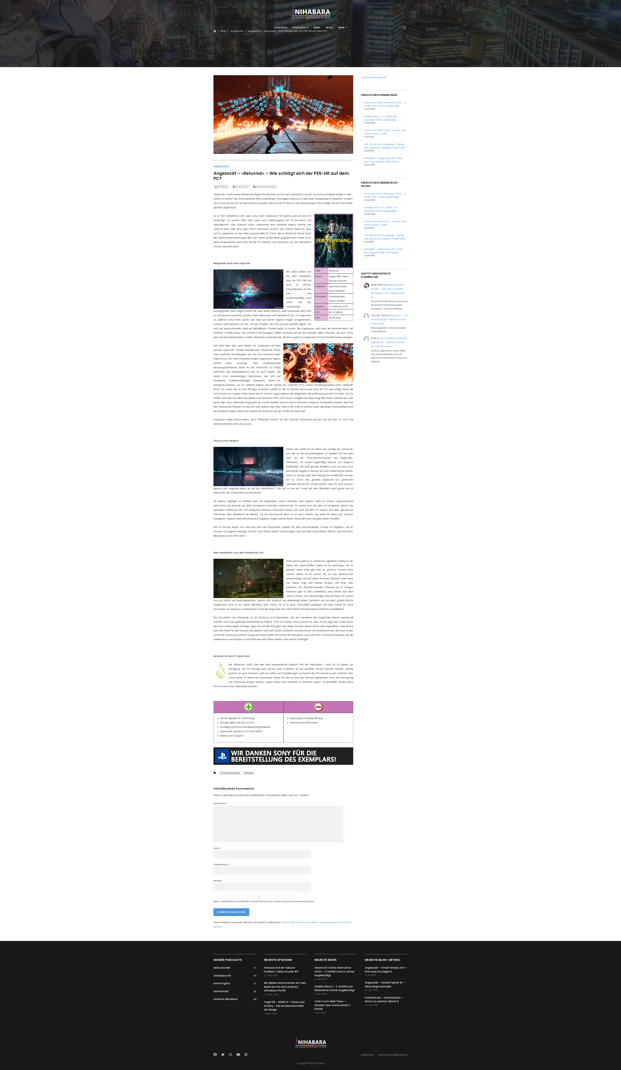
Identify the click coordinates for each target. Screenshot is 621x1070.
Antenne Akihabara (225, 999)
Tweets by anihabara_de (373, 77)
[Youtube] (238, 1054)
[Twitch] (246, 1054)
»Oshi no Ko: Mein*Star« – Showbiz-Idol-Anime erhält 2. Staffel (332, 1005)
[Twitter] (222, 1054)
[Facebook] (216, 1054)
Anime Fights (221, 983)
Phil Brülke (223, 186)
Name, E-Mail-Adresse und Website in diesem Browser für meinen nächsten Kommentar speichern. (264, 901)
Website (217, 880)
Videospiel (248, 773)
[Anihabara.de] (310, 11)
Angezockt (221, 166)
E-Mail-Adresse (221, 864)
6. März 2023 (242, 186)
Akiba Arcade (221, 967)
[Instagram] (230, 1054)
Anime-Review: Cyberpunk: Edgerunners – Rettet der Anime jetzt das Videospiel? (389, 342)
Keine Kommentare (266, 186)
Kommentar (220, 803)
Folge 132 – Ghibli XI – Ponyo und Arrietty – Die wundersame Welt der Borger (284, 1005)
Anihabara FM (222, 975)
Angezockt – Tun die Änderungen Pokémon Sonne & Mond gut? (389, 319)
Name (217, 848)
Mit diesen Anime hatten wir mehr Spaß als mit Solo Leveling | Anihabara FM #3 (285, 986)
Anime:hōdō (221, 991)
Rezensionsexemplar (230, 773)
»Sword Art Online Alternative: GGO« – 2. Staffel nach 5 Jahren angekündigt (334, 971)
